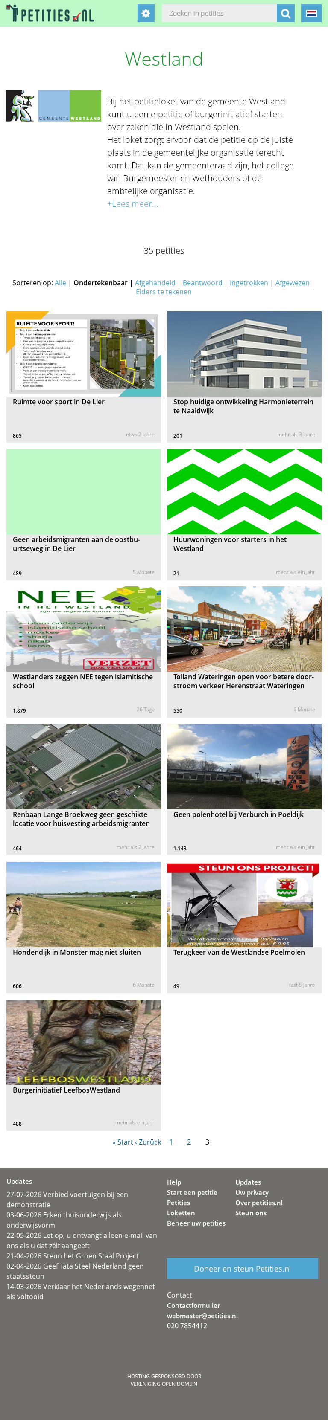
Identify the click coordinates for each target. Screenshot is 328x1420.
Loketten (181, 1212)
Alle (60, 282)
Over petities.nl (259, 1202)
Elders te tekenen (164, 291)
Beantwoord (203, 282)
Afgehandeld (155, 282)
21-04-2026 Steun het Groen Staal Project (72, 1256)
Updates (248, 1182)
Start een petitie (192, 1192)
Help (174, 1182)
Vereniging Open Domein (164, 1384)
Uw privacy (252, 1192)
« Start (122, 1142)
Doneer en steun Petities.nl (242, 1269)
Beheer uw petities (196, 1223)
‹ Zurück (148, 1142)
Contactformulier (193, 1305)
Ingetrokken (249, 282)
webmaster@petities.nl (202, 1315)
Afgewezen (292, 282)
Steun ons (250, 1212)
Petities (178, 1202)
